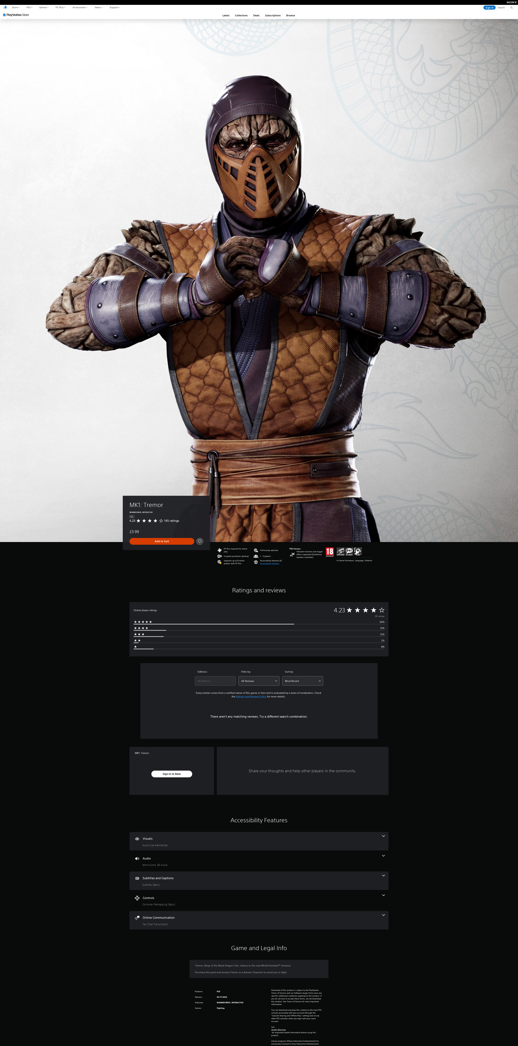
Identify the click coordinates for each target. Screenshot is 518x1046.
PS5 (28, 7)
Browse (290, 15)
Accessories (78, 7)
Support (114, 7)
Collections (241, 15)
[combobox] (215, 681)
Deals (256, 15)
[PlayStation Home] (5, 7)
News (98, 7)
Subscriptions (273, 15)
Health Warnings (278, 1029)
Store (15, 7)
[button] (269, 563)
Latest (225, 15)
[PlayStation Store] (17, 15)
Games (43, 7)
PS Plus (59, 7)
